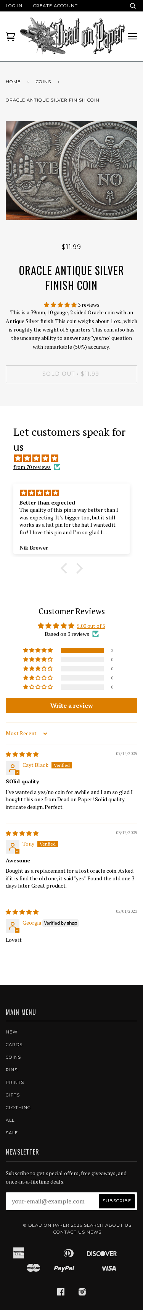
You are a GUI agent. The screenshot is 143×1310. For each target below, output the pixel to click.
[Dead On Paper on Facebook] (61, 1293)
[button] (61, 304)
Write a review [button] (71, 705)
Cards (14, 1044)
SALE (12, 1132)
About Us (118, 1225)
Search (94, 1225)
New (12, 1032)
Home (13, 81)
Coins (43, 81)
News (94, 1232)
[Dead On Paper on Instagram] (82, 1293)
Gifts (13, 1095)
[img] (75, 458)
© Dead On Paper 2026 (52, 1225)
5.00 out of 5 (91, 625)
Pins (12, 1069)
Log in (14, 5)
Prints (15, 1082)
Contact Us (69, 1232)
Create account (55, 5)
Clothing (18, 1107)
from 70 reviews (32, 467)
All (10, 1120)
